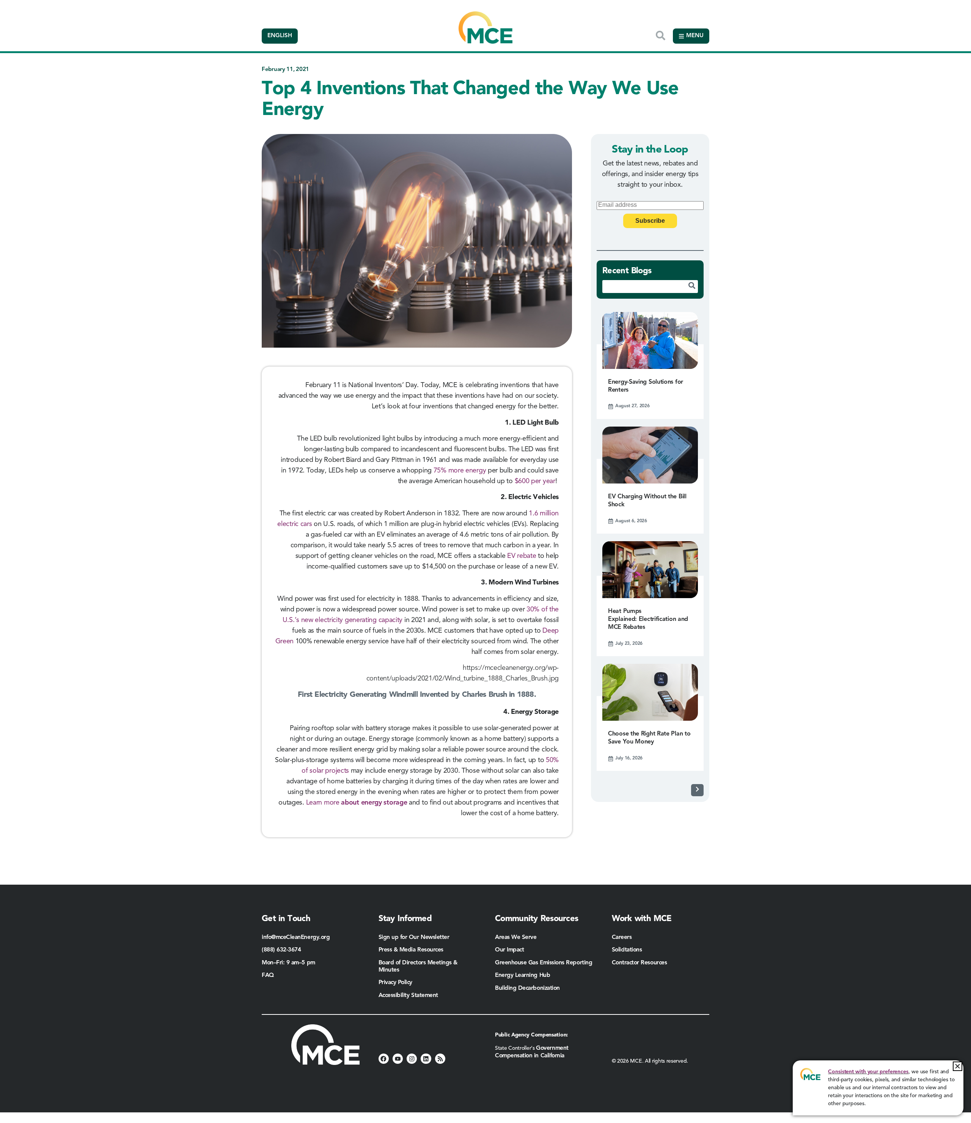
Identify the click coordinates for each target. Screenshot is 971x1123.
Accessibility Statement (408, 995)
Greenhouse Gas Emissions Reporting (543, 963)
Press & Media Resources (411, 950)
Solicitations (627, 950)
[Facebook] (384, 1059)
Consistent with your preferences (868, 1071)
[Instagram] (412, 1059)
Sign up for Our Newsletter (414, 937)
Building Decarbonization (527, 988)
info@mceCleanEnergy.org (296, 937)
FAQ (268, 975)
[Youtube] (398, 1059)
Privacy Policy (396, 983)
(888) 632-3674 (281, 950)
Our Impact (509, 950)
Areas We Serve (516, 937)
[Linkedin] (426, 1059)
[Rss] (440, 1059)
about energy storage (373, 802)
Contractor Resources (640, 963)
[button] (957, 1066)
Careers (622, 937)
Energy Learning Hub (522, 975)
